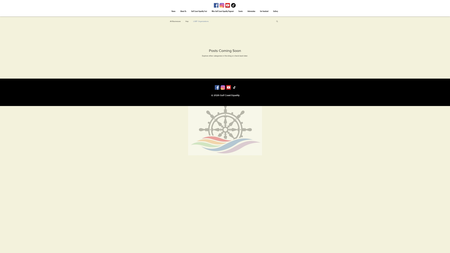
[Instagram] (222, 5)
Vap (187, 21)
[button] (183, 11)
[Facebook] (216, 5)
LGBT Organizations (201, 21)
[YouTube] (227, 5)
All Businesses (175, 21)
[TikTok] (233, 5)
